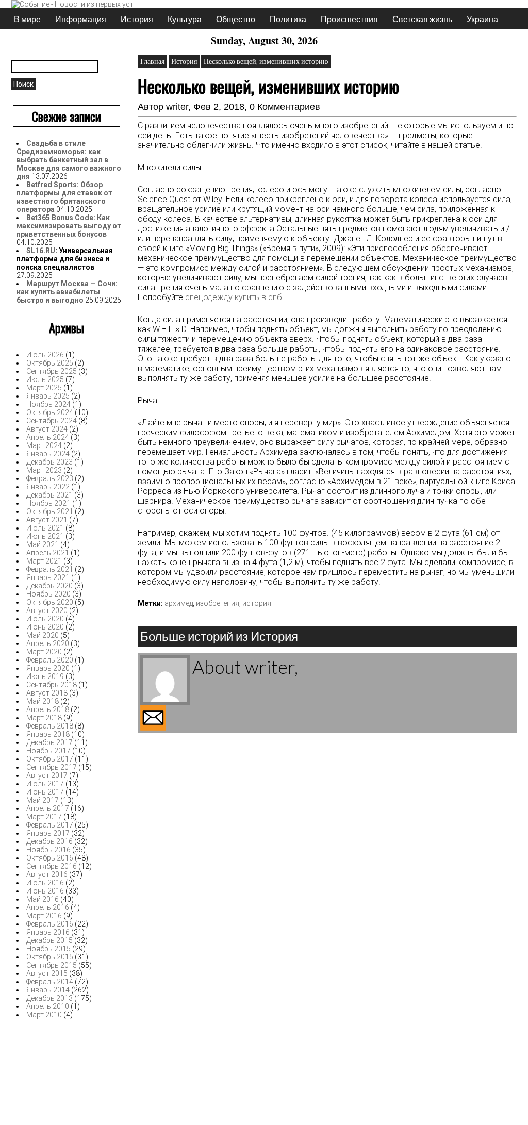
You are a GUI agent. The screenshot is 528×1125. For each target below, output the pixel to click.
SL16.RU (40, 250)
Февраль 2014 (49, 982)
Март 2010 (44, 1015)
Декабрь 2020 (49, 586)
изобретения (217, 603)
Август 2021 (47, 520)
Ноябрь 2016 (48, 850)
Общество (235, 19)
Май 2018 (42, 701)
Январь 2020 (48, 668)
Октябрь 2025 (49, 363)
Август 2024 (47, 429)
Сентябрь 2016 (51, 866)
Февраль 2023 (49, 478)
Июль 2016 (45, 883)
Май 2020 (42, 635)
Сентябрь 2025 (51, 371)
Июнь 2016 (45, 891)
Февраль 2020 (49, 660)
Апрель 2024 (47, 437)
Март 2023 (44, 470)
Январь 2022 (48, 487)
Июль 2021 (45, 528)
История (137, 19)
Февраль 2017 (49, 825)
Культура (185, 19)
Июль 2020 (45, 619)
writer (177, 107)
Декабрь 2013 (49, 998)
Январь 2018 (48, 734)
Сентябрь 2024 (51, 421)
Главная (152, 61)
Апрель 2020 (47, 643)
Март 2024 (44, 445)
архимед (178, 603)
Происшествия (349, 19)
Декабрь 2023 (49, 462)
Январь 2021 (48, 577)
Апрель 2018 (47, 709)
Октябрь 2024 (49, 412)
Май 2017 (42, 800)
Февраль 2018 (49, 726)
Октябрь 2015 (49, 957)
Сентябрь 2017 (51, 767)
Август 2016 (47, 874)
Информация (80, 19)
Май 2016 (42, 899)
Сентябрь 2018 (51, 685)
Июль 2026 (45, 355)
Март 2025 (44, 388)
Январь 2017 (48, 833)
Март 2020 (44, 652)
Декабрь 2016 (49, 841)
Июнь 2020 (45, 627)
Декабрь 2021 (49, 495)
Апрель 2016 (47, 907)
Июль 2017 (45, 784)
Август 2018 (47, 693)
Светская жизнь (422, 19)
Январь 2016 (48, 932)
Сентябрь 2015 (51, 965)
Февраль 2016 (49, 924)
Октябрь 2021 (49, 511)
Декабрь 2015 (49, 940)
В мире (27, 19)
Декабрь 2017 (49, 742)
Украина (482, 19)
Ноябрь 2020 (48, 594)
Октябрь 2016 (49, 858)
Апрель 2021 (47, 553)
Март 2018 (44, 718)
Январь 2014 (48, 990)
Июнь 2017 (45, 792)
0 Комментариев (285, 107)
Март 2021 (44, 561)
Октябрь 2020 (49, 602)
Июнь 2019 (45, 676)
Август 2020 (47, 610)
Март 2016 (44, 916)
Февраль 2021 (49, 569)
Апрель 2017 (47, 808)
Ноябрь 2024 (48, 404)
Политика (288, 19)
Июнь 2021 (45, 536)
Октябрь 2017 (49, 759)
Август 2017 (47, 775)
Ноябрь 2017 (48, 751)
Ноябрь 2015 (48, 949)
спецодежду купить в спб (233, 297)
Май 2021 (42, 544)
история (256, 603)
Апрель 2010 (47, 1006)
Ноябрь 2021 (48, 503)
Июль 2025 (45, 379)
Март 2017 (44, 817)
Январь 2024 (48, 454)
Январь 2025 (48, 396)
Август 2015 (47, 973)
